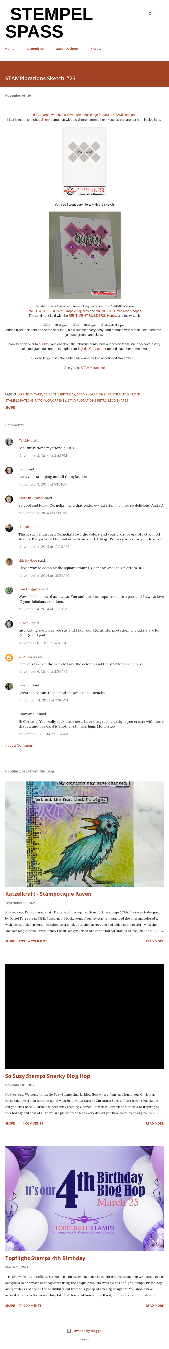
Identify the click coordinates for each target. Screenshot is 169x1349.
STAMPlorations (124, 115)
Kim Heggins (29, 589)
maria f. (24, 685)
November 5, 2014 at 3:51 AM (42, 643)
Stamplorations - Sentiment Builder (108, 394)
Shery (46, 119)
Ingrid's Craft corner (92, 349)
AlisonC (24, 623)
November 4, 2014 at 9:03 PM (43, 609)
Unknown (26, 656)
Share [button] (10, 407)
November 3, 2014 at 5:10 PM (42, 484)
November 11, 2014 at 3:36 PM (43, 700)
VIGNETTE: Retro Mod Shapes (118, 311)
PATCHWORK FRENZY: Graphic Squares (58, 311)
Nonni (23, 526)
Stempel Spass (49, 22)
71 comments (30, 1305)
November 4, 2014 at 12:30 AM (43, 546)
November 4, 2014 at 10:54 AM (43, 575)
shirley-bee (27, 560)
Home (9, 48)
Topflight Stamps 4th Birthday (45, 1258)
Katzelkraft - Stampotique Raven (48, 893)
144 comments (31, 1123)
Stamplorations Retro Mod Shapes (98, 400)
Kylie (22, 469)
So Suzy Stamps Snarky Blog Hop (47, 1075)
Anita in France (31, 498)
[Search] (150, 8)
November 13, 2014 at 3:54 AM (43, 734)
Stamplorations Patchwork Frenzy (35, 400)
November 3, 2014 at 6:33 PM (42, 513)
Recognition (35, 48)
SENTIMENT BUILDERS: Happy (92, 315)
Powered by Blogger (87, 1331)
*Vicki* (24, 440)
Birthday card (30, 394)
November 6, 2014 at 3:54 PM (42, 671)
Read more (155, 941)
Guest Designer (67, 48)
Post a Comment (19, 745)
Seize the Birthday (59, 394)
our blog (44, 344)
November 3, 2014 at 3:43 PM (42, 455)
